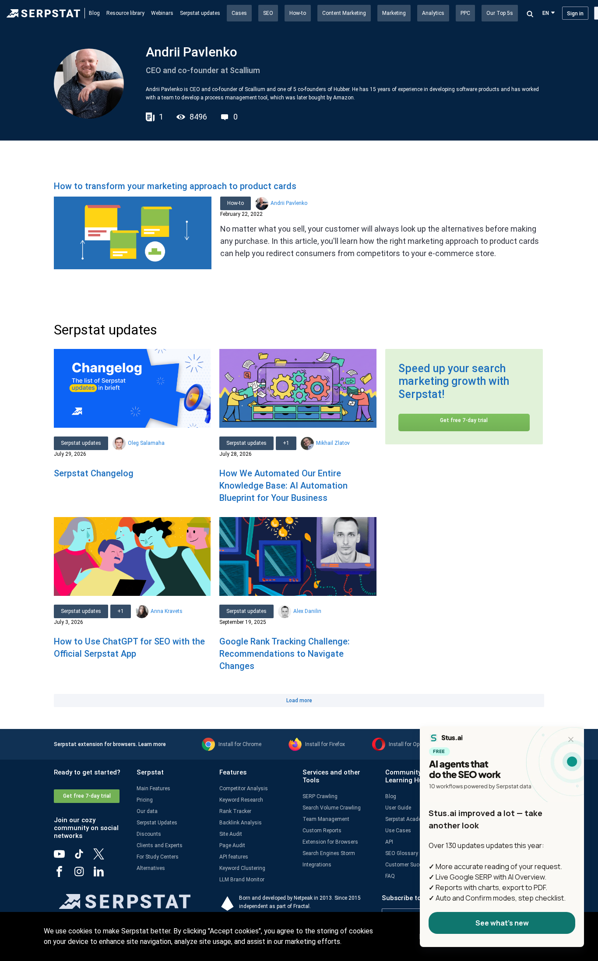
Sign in (575, 14)
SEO (268, 13)
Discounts (149, 834)
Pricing (145, 800)
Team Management (326, 819)
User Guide (398, 808)
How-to (297, 13)
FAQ (390, 876)
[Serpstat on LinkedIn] (103, 875)
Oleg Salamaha (146, 443)
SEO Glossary (401, 853)
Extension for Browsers (330, 842)
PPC (465, 13)
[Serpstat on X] (103, 857)
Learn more (152, 744)
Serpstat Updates (157, 823)
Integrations (317, 865)
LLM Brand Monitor (241, 880)
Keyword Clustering (242, 868)
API (389, 842)
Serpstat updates (200, 13)
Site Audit (230, 834)
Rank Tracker (235, 811)
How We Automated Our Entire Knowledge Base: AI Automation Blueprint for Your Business (283, 485)
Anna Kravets (167, 611)
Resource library (125, 13)
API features (233, 857)
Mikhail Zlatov (333, 443)
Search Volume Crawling (332, 808)
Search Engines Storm (329, 853)
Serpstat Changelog (94, 473)
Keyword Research (241, 800)
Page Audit (232, 845)
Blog (94, 13)
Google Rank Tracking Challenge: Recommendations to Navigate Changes (284, 653)
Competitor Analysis (243, 788)
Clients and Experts (160, 845)
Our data (147, 811)
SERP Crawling (320, 796)
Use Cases (398, 830)
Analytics (433, 13)
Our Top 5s (499, 13)
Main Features (153, 788)
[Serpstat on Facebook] (64, 875)
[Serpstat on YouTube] (64, 857)
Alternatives (151, 868)
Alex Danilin (307, 611)
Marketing (394, 13)
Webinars (162, 13)
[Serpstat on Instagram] (83, 875)
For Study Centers (158, 857)
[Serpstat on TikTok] (83, 857)
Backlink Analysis (240, 823)
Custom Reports (322, 830)
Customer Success (407, 865)
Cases (239, 13)
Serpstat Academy (407, 819)
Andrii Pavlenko (289, 203)
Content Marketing (344, 13)
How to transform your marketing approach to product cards (175, 186)
